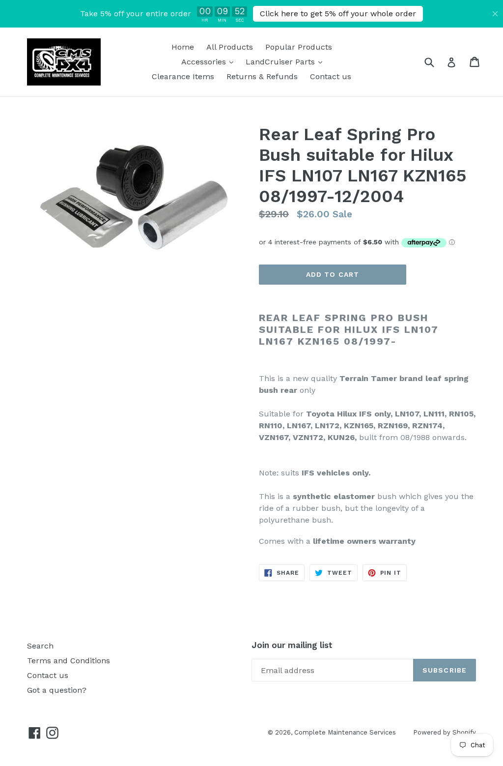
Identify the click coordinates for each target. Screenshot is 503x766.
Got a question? (56, 690)
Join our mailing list (292, 645)
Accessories (209, 61)
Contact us (330, 76)
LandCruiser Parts (286, 61)
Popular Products (298, 47)
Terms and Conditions (68, 660)
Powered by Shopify (444, 732)
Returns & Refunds (262, 76)
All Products (229, 47)
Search (40, 645)
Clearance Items (183, 76)
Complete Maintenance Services (345, 732)
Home (182, 47)
